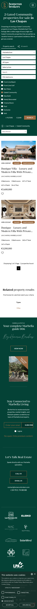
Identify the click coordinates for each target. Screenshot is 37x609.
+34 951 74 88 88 (18, 490)
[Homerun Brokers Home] (11, 5)
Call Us (18, 474)
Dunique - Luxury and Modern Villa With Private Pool (16, 231)
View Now (18, 348)
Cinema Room (9, 103)
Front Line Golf (9, 85)
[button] (18, 601)
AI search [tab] (24, 46)
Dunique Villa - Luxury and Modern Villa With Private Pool (16, 172)
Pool (5, 106)
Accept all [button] (10, 605)
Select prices (6, 67)
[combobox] (14, 131)
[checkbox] (18, 431)
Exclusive (7, 110)
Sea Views (7, 89)
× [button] (34, 574)
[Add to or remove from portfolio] (2, 193)
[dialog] (18, 590)
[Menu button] (33, 5)
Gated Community (10, 92)
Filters (10, 118)
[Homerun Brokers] (2, 126)
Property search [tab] (8, 46)
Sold (5, 113)
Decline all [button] (27, 605)
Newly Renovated (10, 99)
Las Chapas (10, 126)
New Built (7, 96)
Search (30, 118)
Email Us (18, 481)
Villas (18, 308)
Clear (18, 118)
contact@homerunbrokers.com (18, 487)
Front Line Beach (10, 82)
